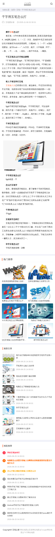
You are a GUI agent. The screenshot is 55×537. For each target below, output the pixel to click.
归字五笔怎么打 (22, 407)
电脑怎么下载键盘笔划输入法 (27, 387)
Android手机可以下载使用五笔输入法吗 (23, 505)
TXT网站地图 (29, 532)
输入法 (12, 85)
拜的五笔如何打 (13, 452)
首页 (13, 10)
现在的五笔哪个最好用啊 (26, 376)
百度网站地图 (34, 530)
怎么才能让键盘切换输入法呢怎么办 (21, 471)
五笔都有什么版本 (23, 428)
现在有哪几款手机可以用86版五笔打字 (22, 479)
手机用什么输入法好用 (25, 366)
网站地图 (23, 530)
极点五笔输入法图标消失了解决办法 (21, 497)
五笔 (18, 10)
